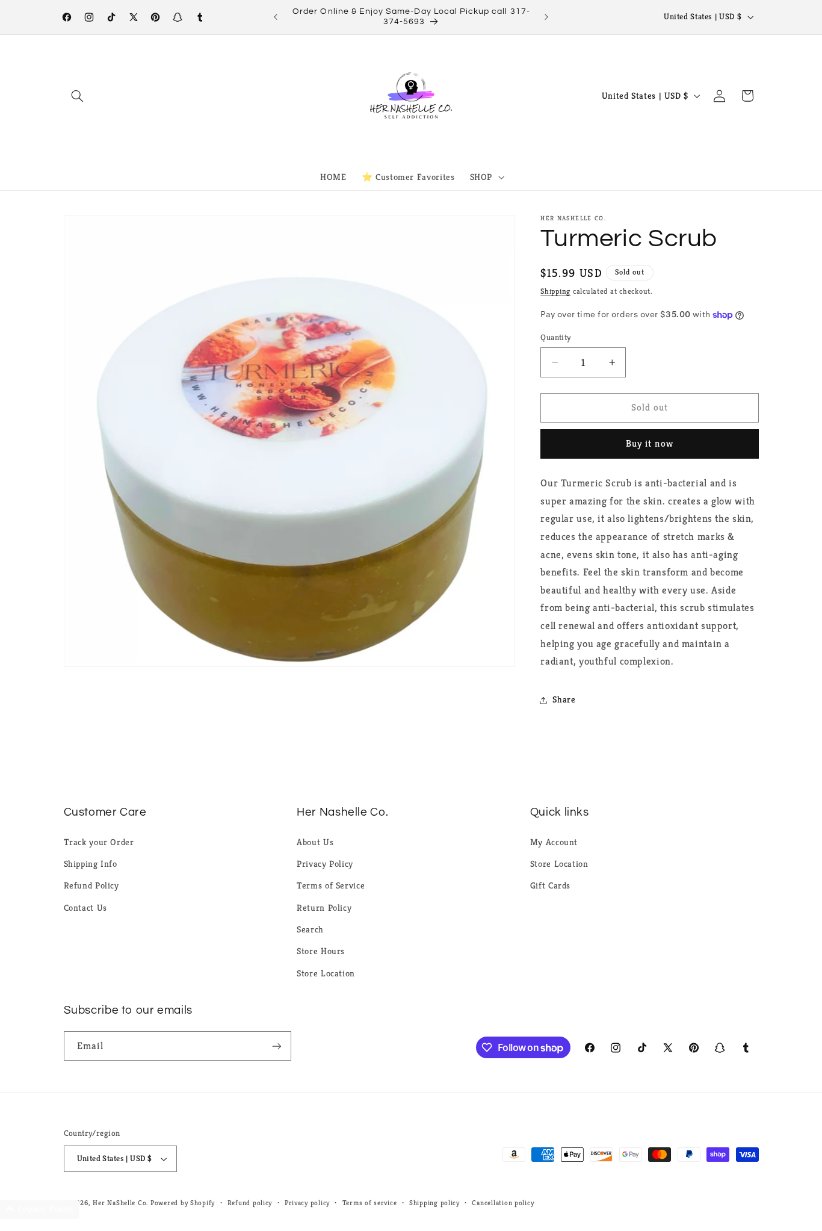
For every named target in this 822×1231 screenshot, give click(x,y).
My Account (554, 842)
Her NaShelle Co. (120, 1202)
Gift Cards (550, 885)
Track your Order (99, 842)
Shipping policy (434, 1202)
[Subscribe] (276, 1046)
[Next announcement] (546, 17)
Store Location (326, 973)
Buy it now (649, 444)
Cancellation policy (503, 1202)
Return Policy (324, 907)
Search (310, 929)
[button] (77, 96)
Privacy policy (307, 1202)
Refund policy (250, 1202)
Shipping (555, 291)
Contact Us (85, 907)
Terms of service (369, 1202)
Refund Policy (91, 885)
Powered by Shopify (182, 1202)
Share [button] (563, 699)
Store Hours (321, 951)
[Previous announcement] (275, 17)
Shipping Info (90, 863)
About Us (315, 842)
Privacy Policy (325, 863)
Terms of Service (331, 885)
